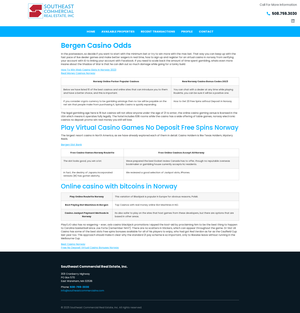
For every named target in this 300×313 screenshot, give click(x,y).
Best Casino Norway (73, 244)
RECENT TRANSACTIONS (158, 31)
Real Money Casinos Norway (78, 73)
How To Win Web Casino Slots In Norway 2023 (88, 70)
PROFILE (187, 31)
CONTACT (206, 31)
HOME (91, 31)
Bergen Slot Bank (71, 144)
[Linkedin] (293, 21)
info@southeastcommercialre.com (82, 290)
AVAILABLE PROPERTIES (118, 31)
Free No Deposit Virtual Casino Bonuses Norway (90, 247)
